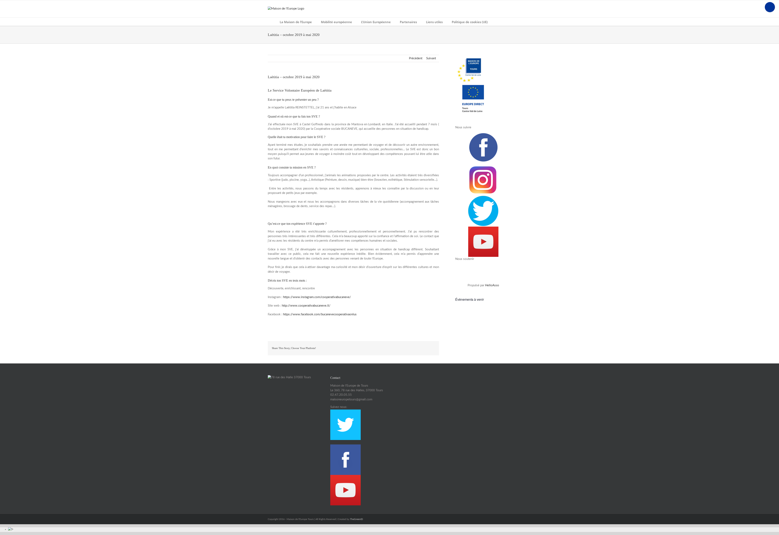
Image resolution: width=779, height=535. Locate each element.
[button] (498, 22)
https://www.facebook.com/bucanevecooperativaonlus (320, 314)
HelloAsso (492, 285)
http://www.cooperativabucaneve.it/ (306, 305)
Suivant (431, 58)
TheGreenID (356, 519)
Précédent (415, 58)
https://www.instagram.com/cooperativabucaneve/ (317, 297)
